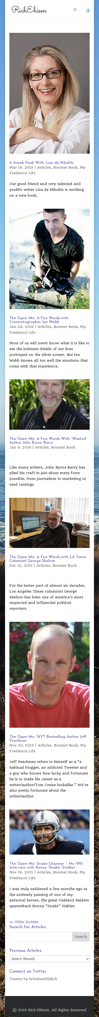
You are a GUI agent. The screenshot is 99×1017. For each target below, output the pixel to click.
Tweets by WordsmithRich (33, 979)
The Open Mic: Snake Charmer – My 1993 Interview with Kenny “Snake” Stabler (46, 866)
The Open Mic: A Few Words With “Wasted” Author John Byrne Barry (48, 441)
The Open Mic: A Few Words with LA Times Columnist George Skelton (47, 559)
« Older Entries (23, 922)
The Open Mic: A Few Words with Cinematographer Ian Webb (38, 320)
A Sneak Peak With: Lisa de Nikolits (41, 163)
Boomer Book (65, 167)
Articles (44, 167)
